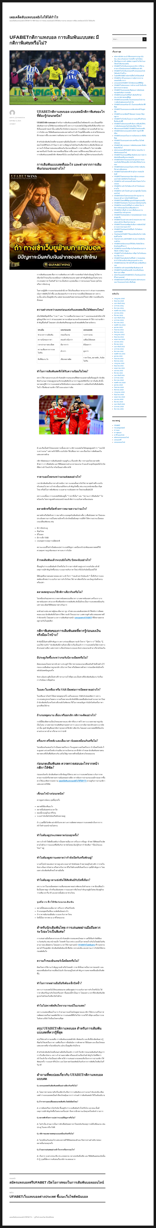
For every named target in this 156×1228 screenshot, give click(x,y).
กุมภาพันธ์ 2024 (119, 303)
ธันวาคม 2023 (119, 308)
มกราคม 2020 (119, 407)
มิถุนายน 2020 (119, 395)
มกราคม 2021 (118, 378)
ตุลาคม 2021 (118, 356)
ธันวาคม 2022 (119, 323)
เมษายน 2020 (118, 399)
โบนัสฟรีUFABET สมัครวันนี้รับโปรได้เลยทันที (129, 76)
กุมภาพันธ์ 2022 (119, 347)
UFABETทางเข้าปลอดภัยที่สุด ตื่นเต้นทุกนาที (128, 268)
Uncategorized (119, 428)
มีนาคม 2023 (118, 315)
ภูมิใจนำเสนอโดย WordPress (44, 1217)
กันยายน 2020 (119, 387)
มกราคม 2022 (119, 349)
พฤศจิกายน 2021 (119, 354)
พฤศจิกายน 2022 (120, 325)
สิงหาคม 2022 (119, 332)
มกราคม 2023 (119, 320)
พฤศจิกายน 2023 (119, 311)
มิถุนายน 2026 (119, 301)
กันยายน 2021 (118, 359)
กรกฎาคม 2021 (119, 363)
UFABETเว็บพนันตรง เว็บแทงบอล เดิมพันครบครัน (130, 203)
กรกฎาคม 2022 (119, 335)
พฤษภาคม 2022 (119, 339)
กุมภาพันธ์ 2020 (119, 404)
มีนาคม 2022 (118, 344)
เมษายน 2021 (118, 371)
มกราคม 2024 (119, 306)
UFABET (12, 124)
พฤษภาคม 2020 (119, 397)
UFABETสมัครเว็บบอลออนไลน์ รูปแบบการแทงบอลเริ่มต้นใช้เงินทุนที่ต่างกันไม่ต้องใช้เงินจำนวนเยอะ (129, 162)
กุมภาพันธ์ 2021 (119, 375)
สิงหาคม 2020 (119, 390)
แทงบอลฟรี (117, 440)
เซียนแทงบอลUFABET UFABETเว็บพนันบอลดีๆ (129, 128)
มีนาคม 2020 (118, 402)
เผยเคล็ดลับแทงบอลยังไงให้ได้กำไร (33, 17)
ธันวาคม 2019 (119, 409)
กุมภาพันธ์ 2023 (119, 318)
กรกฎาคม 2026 (119, 299)
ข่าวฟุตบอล (117, 433)
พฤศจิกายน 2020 (120, 383)
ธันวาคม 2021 (118, 351)
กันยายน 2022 (119, 330)
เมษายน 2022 (118, 342)
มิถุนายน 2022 (119, 337)
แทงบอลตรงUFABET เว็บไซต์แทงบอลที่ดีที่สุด (128, 83)
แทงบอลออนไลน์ (119, 442)
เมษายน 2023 (118, 313)
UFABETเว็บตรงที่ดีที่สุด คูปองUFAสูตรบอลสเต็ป (129, 200)
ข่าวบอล (116, 430)
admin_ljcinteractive (17, 117)
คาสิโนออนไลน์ (119, 435)
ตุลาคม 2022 (118, 327)
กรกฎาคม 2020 (119, 392)
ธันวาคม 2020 (119, 380)
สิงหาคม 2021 (118, 361)
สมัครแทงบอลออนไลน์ (121, 437)
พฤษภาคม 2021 (119, 368)
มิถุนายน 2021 (119, 366)
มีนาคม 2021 (118, 373)
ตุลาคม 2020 (118, 385)
